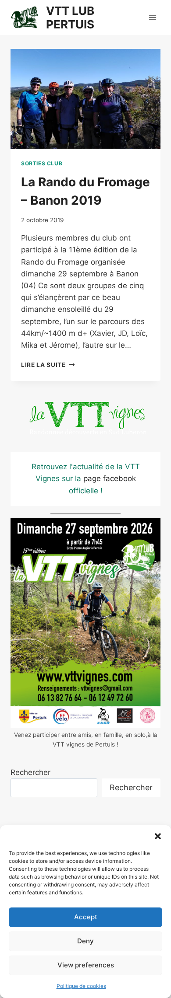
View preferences (85, 965)
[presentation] (85, 99)
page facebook (109, 478)
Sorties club (41, 163)
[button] (157, 836)
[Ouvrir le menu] (152, 17)
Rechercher (30, 772)
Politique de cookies (81, 986)
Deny (85, 941)
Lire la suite (48, 364)
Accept (85, 917)
